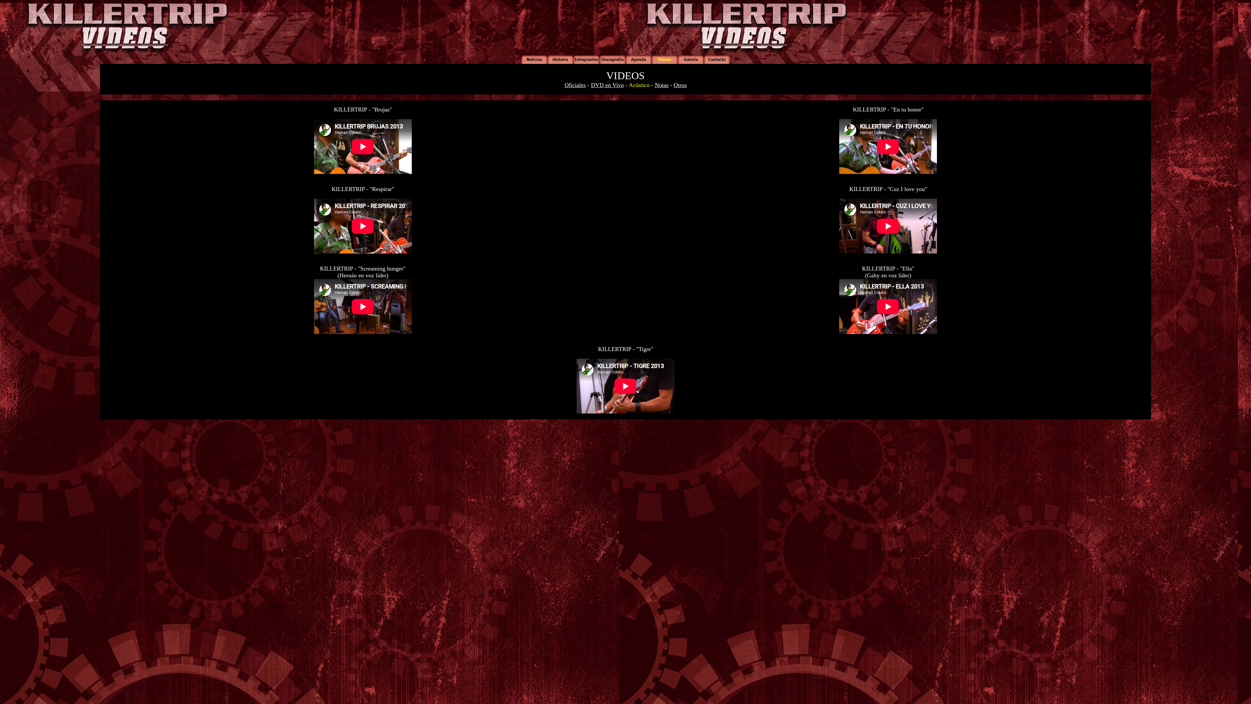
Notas (662, 85)
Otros (680, 85)
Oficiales (575, 85)
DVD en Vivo (607, 85)
